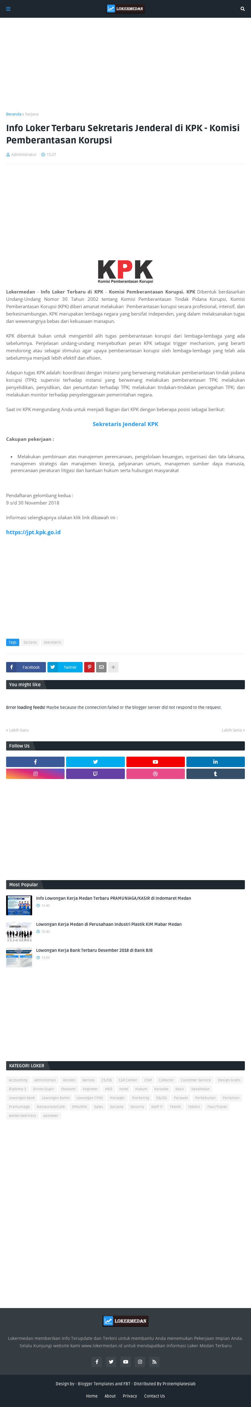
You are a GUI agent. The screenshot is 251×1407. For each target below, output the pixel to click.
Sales (98, 1107)
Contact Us (154, 1396)
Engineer (90, 1089)
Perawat (181, 1098)
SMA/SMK (79, 1107)
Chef (148, 1080)
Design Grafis (229, 1080)
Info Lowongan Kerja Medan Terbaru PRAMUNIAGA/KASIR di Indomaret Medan (113, 898)
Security (137, 1107)
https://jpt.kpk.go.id (33, 532)
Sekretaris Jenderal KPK (125, 424)
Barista (88, 1080)
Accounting (18, 1080)
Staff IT (157, 1107)
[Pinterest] (89, 667)
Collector (166, 1080)
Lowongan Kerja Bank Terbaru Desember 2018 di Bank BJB (94, 950)
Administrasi (45, 1080)
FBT (126, 1383)
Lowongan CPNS (90, 1098)
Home (92, 1396)
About (110, 1396)
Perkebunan (205, 1098)
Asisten (69, 1080)
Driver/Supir (43, 1089)
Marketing (140, 1098)
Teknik (175, 1107)
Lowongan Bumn (55, 1098)
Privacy (130, 1396)
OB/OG (161, 1098)
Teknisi (194, 1107)
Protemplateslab (179, 1383)
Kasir (179, 1089)
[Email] (101, 667)
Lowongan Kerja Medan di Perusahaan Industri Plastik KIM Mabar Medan (109, 924)
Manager (117, 1098)
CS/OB (107, 1080)
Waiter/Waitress (22, 1116)
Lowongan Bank (22, 1098)
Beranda (13, 114)
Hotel (123, 1089)
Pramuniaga (19, 1107)
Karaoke (161, 1089)
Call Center (128, 1080)
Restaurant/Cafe (51, 1107)
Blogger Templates (96, 1383)
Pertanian (231, 1098)
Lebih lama (232, 730)
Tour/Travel (217, 1107)
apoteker (50, 1116)
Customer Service (196, 1080)
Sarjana (32, 114)
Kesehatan (200, 1089)
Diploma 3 (17, 1089)
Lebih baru (19, 730)
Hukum (141, 1089)
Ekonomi (68, 1089)
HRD (108, 1089)
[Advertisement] (125, 68)
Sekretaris (52, 642)
